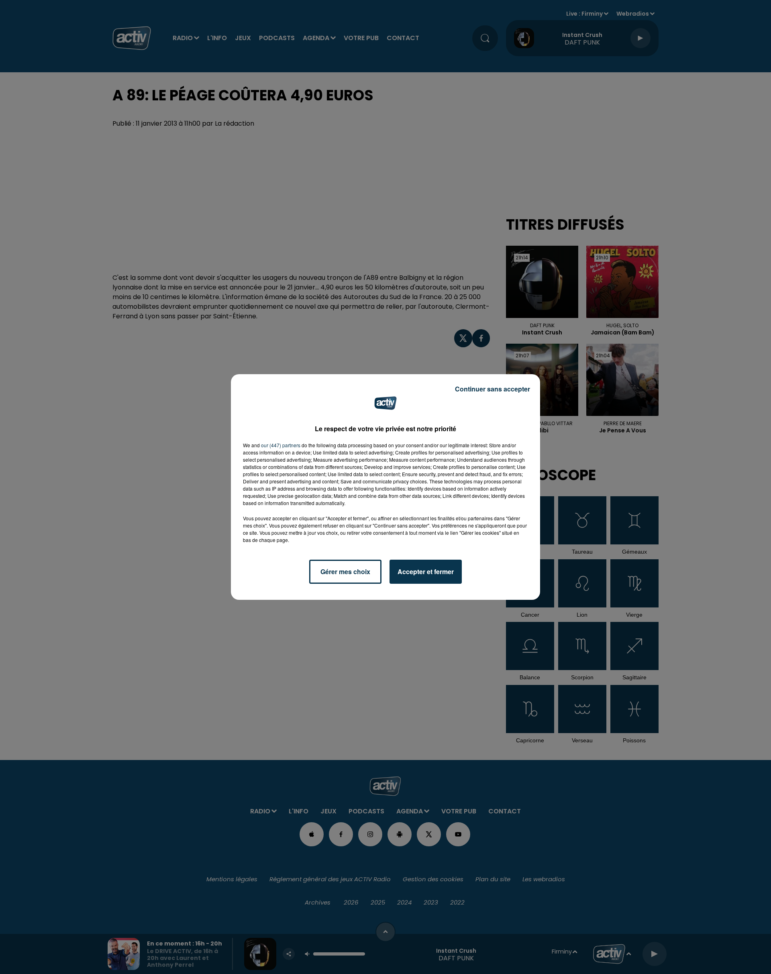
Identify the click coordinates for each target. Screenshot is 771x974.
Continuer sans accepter (492, 388)
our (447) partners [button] (280, 445)
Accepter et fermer (426, 571)
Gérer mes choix (345, 571)
